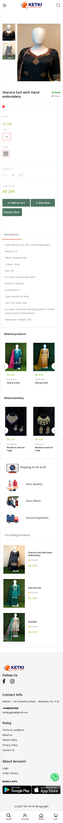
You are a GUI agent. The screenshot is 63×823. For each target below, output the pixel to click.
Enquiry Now (11, 212)
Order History (10, 773)
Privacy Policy (10, 745)
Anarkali (32, 621)
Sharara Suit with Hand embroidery (40, 554)
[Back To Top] (54, 787)
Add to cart (17, 203)
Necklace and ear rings (16, 449)
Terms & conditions (13, 729)
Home (41, 819)
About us (7, 734)
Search (9, 819)
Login (5, 768)
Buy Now (44, 203)
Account (25, 819)
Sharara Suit (34, 587)
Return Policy (9, 739)
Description (11, 234)
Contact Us (8, 750)
